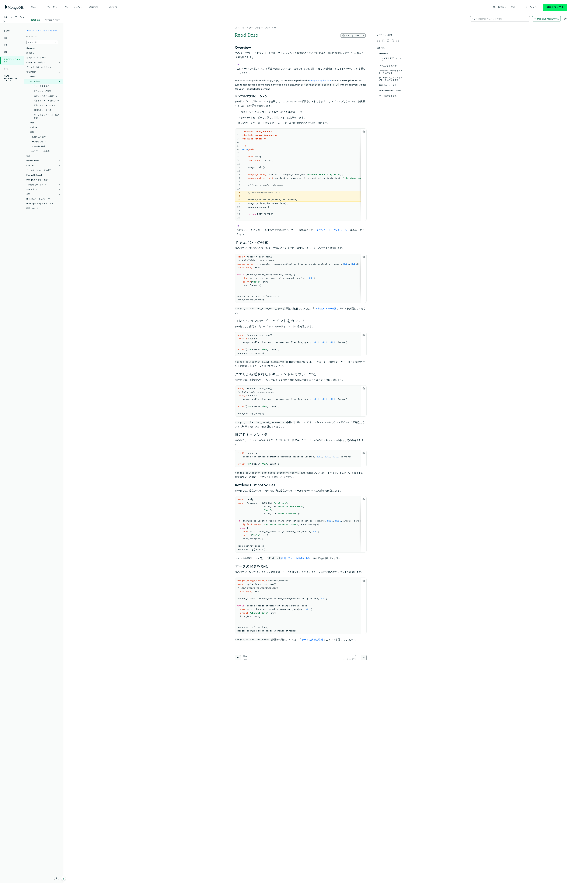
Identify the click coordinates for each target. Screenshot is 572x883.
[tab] (35, 19)
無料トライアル (555, 7)
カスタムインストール (36, 57)
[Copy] (364, 131)
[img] (378, 40)
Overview (30, 48)
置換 (32, 122)
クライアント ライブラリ (260, 28)
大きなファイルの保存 (39, 151)
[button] (499, 7)
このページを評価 (384, 35)
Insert (32, 76)
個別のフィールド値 (42, 110)
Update (33, 127)
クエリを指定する (41, 86)
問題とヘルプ (32, 208)
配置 (5, 38)
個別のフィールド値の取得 (295, 558)
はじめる (7, 31)
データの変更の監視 (312, 639)
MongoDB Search (34, 175)
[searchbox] (500, 18)
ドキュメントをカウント (44, 105)
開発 (5, 45)
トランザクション (38, 141)
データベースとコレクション (39, 67)
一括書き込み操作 (38, 137)
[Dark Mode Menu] (565, 19)
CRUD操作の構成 (37, 146)
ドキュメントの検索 (325, 308)
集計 (28, 156)
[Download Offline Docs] (56, 878)
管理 (5, 52)
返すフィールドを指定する (45, 95)
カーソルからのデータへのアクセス (46, 116)
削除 (32, 132)
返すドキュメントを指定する (46, 100)
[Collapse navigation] (63, 878)
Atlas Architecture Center (10, 78)
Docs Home (240, 28)
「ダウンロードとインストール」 (331, 230)
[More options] (363, 35)
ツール (6, 69)
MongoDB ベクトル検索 (37, 180)
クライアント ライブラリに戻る (43, 30)
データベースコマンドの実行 (39, 170)
